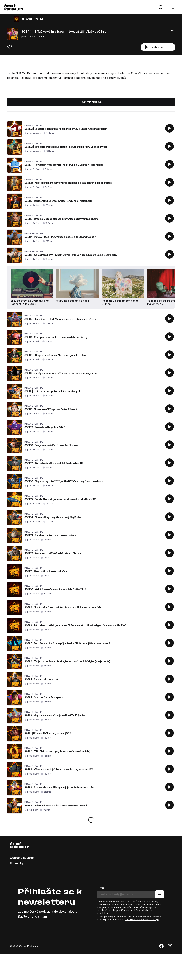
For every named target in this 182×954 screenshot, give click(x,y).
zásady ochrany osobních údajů (142, 919)
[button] (160, 7)
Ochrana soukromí (23, 857)
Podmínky (16, 863)
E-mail (101, 888)
